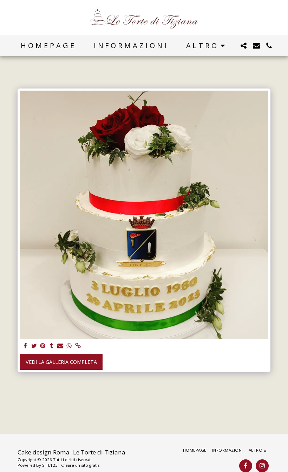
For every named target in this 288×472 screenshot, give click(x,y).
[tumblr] (51, 346)
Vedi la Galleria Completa (61, 362)
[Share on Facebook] (25, 346)
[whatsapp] (69, 346)
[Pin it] (43, 346)
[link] (78, 346)
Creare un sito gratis (80, 465)
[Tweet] (34, 346)
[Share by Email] (60, 346)
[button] (244, 45)
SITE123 (50, 465)
